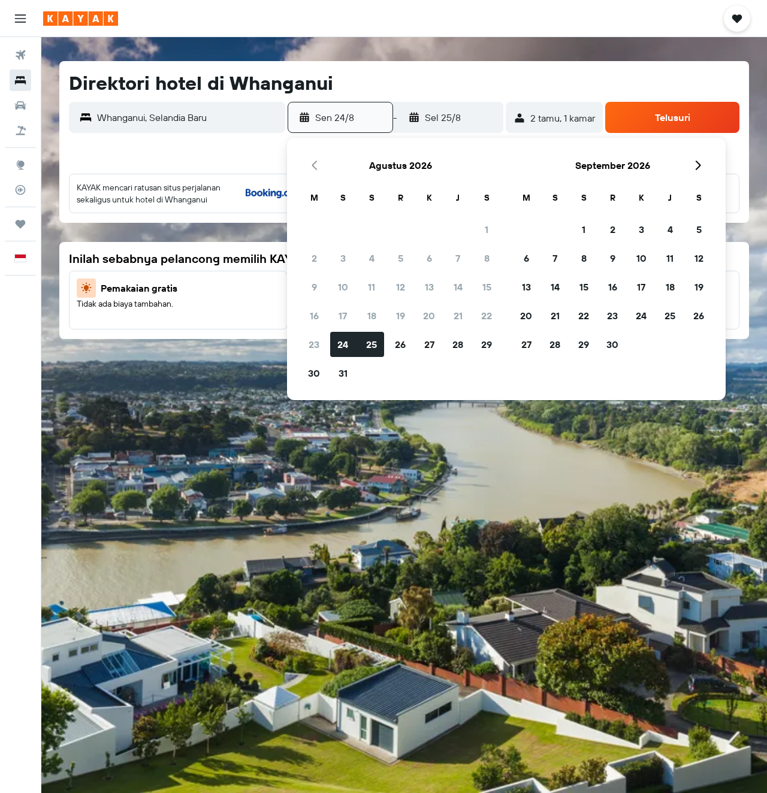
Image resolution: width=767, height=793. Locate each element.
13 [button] (429, 287)
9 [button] (314, 287)
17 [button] (343, 316)
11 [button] (371, 287)
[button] (20, 18)
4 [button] (372, 258)
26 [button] (400, 344)
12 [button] (400, 287)
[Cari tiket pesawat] (20, 55)
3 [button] (343, 258)
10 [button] (343, 287)
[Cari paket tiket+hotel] (20, 131)
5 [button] (400, 258)
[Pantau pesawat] (20, 190)
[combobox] (188, 117)
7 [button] (457, 258)
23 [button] (314, 344)
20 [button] (429, 316)
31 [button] (343, 373)
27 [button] (429, 344)
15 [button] (486, 287)
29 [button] (486, 344)
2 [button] (314, 258)
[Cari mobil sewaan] (20, 105)
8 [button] (487, 258)
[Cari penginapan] (20, 80)
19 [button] (400, 316)
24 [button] (342, 344)
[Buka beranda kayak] (80, 18)
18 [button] (371, 316)
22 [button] (486, 316)
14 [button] (458, 287)
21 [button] (458, 316)
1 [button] (486, 229)
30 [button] (314, 373)
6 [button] (429, 258)
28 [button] (457, 344)
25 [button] (371, 344)
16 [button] (314, 316)
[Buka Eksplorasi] (20, 165)
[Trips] (20, 224)
